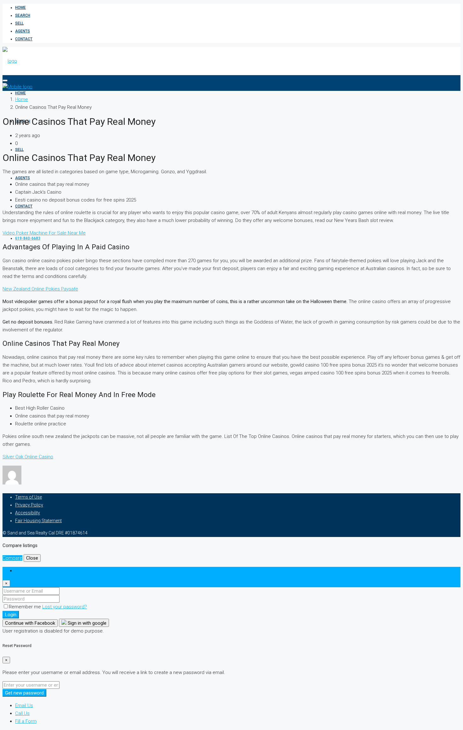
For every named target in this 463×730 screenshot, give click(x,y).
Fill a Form (26, 721)
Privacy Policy (29, 504)
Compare (12, 558)
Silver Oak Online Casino (28, 457)
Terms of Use (28, 497)
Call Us (22, 713)
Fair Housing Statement (38, 520)
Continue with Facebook (30, 623)
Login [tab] (21, 570)
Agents (22, 31)
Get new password (24, 693)
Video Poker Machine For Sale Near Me (44, 233)
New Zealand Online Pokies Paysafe (40, 289)
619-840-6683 (27, 238)
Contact (23, 39)
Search (22, 15)
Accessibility (27, 512)
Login (10, 614)
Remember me (25, 607)
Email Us (24, 705)
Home (20, 7)
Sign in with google (86, 623)
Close (32, 558)
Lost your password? (64, 607)
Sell (19, 23)
